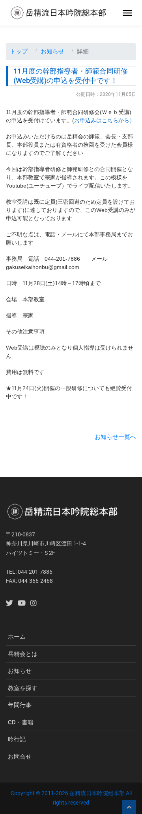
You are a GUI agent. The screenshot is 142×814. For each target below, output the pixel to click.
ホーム (17, 636)
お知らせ (52, 51)
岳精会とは (22, 653)
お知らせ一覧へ (115, 436)
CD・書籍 (21, 722)
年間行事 (20, 705)
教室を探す (22, 688)
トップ (19, 51)
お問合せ (20, 756)
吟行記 (17, 739)
